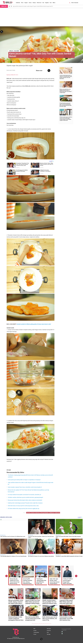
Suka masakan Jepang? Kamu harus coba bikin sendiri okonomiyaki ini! (25, 487)
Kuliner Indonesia (35, 512)
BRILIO (11, 51)
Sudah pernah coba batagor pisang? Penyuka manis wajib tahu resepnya (25, 503)
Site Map (48, 634)
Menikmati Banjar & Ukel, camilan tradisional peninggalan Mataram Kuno (15, 618)
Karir (48, 632)
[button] (9, 6)
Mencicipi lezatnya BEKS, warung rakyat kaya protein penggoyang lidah (32, 618)
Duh (43, 2)
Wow (22, 2)
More (54, 2)
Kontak (35, 630)
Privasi (35, 634)
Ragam (26, 2)
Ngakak (47, 2)
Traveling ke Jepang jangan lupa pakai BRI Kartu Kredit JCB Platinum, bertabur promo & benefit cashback (30, 476)
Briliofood (39, 2)
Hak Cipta (49, 628)
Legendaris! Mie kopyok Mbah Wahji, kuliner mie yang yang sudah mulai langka (66, 602)
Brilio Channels (74, 2)
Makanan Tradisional (55, 512)
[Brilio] (7, 2)
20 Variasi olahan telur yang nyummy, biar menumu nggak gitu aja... (24, 508)
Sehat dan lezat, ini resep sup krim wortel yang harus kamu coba (23, 505)
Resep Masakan (45, 512)
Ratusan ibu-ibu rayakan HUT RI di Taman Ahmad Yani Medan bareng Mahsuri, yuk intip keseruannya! (33, 6)
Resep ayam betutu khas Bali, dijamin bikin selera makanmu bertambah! (25, 500)
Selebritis (18, 2)
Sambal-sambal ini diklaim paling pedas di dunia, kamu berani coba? (34, 324)
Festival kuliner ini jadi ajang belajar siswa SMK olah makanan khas (66, 618)
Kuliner (16, 51)
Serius (30, 2)
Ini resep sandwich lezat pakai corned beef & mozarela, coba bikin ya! (24, 494)
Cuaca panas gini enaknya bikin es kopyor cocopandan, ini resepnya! (24, 479)
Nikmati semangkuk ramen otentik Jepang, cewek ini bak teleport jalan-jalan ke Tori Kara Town (15, 602)
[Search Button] (69, 3)
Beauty (34, 2)
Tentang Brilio (36, 632)
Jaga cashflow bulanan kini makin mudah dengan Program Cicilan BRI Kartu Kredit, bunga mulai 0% (30, 483)
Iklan (34, 628)
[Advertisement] (41, 17)
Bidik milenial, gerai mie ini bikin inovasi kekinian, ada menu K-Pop (49, 618)
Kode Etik (49, 630)
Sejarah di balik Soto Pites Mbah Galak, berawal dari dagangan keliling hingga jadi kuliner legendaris (32, 602)
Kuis (51, 2)
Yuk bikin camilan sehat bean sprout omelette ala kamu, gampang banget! (25, 497)
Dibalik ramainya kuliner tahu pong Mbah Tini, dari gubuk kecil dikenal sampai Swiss (49, 602)
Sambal (28, 512)
